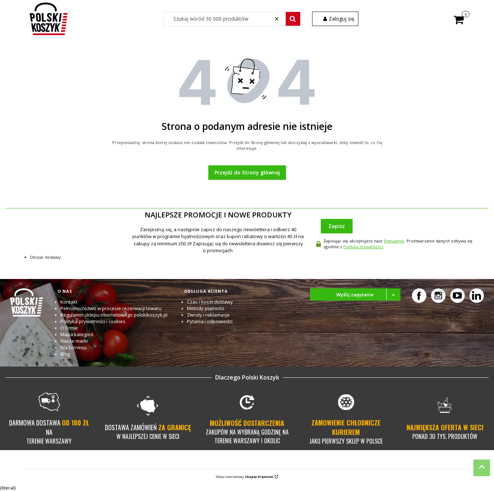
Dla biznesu (73, 347)
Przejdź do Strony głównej (247, 172)
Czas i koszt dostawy (210, 302)
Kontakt (68, 302)
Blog (65, 354)
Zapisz (336, 226)
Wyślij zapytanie (365, 294)
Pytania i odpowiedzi (210, 321)
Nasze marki (74, 341)
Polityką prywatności (363, 246)
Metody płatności (205, 308)
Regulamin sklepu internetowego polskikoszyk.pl (113, 315)
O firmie (69, 328)
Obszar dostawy (45, 257)
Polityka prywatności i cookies (92, 321)
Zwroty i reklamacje (208, 315)
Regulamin (394, 241)
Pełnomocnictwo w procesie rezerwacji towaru (111, 308)
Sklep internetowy (244, 476)
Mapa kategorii (76, 334)
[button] (293, 19)
